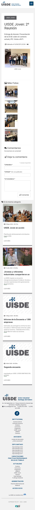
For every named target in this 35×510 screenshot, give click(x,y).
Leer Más (7, 241)
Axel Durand (17, 506)
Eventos (17, 466)
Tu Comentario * (9, 179)
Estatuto (17, 425)
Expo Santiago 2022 (17, 448)
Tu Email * (13, 172)
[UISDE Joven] (17, 92)
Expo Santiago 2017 (17, 453)
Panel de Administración (17, 483)
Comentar (25, 195)
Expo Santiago (17, 476)
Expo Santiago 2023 (17, 447)
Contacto (17, 433)
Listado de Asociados (17, 439)
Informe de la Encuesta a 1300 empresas (17, 320)
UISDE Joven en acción (14, 228)
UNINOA (17, 471)
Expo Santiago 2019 (17, 450)
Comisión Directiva (17, 423)
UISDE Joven (10, 18)
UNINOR (17, 431)
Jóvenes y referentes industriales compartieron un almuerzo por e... (17, 273)
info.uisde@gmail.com (9, 406)
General (17, 474)
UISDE (11, 4)
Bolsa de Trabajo (17, 460)
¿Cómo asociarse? (18, 441)
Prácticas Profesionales (17, 458)
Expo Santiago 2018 (17, 452)
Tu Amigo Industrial (17, 478)
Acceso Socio (17, 488)
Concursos (18, 468)
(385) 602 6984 (23, 406)
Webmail (17, 485)
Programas (18, 428)
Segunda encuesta (12, 367)
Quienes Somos (17, 422)
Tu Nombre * (8, 164)
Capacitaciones (17, 456)
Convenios (17, 426)
